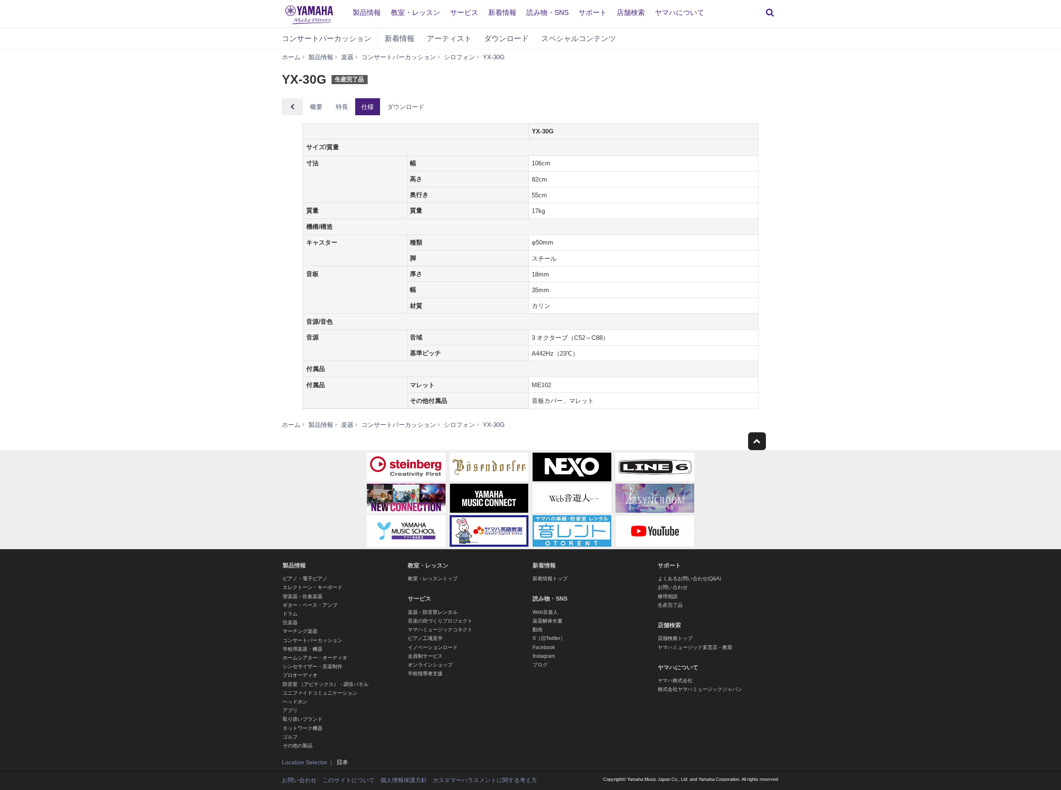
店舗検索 (631, 13)
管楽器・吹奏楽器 (302, 596)
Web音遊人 (545, 612)
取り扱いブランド (302, 719)
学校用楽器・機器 (302, 649)
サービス (464, 13)
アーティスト (449, 38)
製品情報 (367, 13)
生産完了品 (670, 605)
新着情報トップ (550, 579)
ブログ (540, 665)
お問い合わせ (673, 587)
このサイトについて (348, 780)
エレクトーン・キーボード (312, 587)
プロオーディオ (300, 675)
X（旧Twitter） (549, 638)
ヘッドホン (295, 702)
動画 (538, 629)
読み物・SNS (547, 13)
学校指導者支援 (425, 673)
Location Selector (304, 762)
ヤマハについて (679, 13)
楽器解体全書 (547, 621)
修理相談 (668, 596)
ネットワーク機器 (302, 728)
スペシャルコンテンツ (578, 38)
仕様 (367, 106)
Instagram (544, 656)
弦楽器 (290, 622)
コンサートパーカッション (326, 38)
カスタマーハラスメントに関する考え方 (485, 780)
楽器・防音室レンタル (433, 612)
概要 (316, 106)
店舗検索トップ (675, 638)
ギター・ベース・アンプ (310, 605)
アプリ (290, 710)
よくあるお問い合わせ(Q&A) (689, 579)
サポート (593, 13)
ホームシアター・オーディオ (315, 658)
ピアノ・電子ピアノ (305, 579)
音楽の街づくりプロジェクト (440, 621)
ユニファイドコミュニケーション (320, 693)
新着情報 (502, 13)
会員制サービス (425, 656)
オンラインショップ (430, 665)
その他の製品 (297, 746)
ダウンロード (506, 38)
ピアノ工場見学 (425, 638)
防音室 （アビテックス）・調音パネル (325, 684)
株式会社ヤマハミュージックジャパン (700, 689)
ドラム (290, 614)
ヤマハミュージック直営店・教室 (695, 647)
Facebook (544, 647)
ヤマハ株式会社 (675, 680)
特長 (342, 106)
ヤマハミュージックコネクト (440, 629)
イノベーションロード (433, 647)
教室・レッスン (415, 13)
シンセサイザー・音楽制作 (312, 666)
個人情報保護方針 (403, 780)
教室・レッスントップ (433, 579)
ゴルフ (290, 737)
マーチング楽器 (300, 631)
